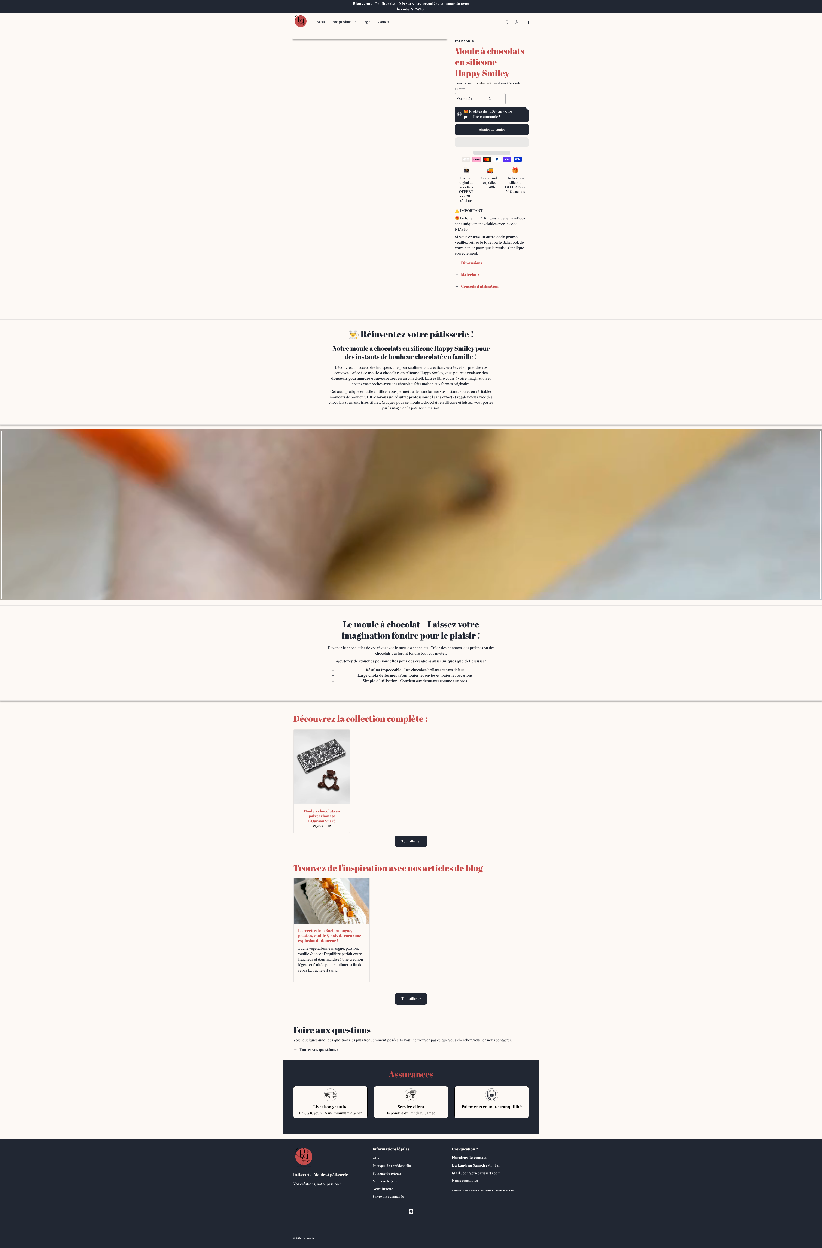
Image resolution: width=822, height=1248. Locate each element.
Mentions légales (385, 1181)
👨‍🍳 (353, 334)
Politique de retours (387, 1173)
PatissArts (308, 1238)
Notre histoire (383, 1189)
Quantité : (464, 99)
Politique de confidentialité (392, 1166)
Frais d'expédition (485, 83)
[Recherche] (507, 22)
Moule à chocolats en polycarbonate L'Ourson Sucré (322, 816)
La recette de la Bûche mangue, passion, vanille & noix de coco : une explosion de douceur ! (329, 935)
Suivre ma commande (388, 1197)
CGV (376, 1158)
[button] (492, 142)
